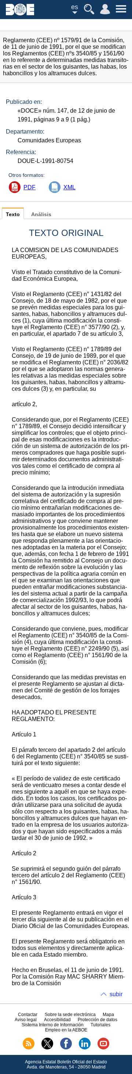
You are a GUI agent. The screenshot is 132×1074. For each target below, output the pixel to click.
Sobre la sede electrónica (70, 1014)
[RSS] (28, 1048)
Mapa (108, 1014)
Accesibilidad (57, 1019)
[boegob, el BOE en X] (47, 1048)
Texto (13, 214)
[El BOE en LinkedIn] (85, 1048)
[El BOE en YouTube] (103, 1048)
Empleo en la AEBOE (66, 1030)
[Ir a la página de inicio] (20, 13)
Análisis (41, 214)
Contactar (27, 1014)
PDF (29, 187)
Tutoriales (100, 1024)
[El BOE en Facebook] (66, 1048)
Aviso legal (26, 1019)
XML (69, 187)
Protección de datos (97, 1019)
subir (116, 994)
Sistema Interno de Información (53, 1024)
